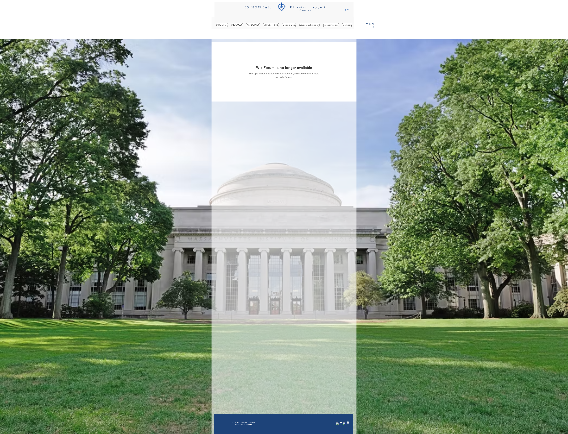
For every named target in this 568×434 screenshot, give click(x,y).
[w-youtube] (347, 422)
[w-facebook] (337, 423)
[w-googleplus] (344, 423)
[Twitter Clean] (341, 422)
